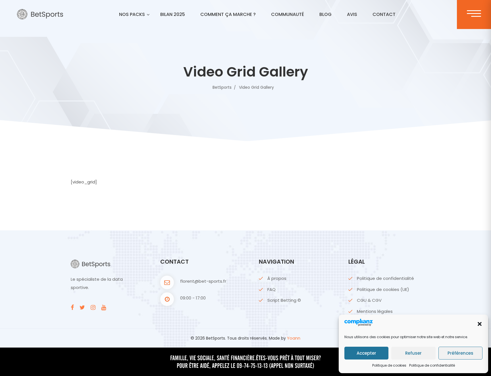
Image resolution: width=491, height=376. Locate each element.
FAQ (271, 289)
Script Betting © (284, 300)
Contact (384, 14)
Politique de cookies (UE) (383, 289)
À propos (276, 278)
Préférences (460, 353)
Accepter (366, 353)
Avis (352, 14)
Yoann (293, 338)
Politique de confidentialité (432, 365)
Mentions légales (375, 311)
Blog (325, 14)
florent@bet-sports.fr (203, 281)
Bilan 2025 (172, 14)
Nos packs (132, 14)
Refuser (413, 353)
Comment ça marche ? (228, 14)
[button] (479, 324)
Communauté (287, 14)
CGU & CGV (369, 300)
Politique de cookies (389, 365)
